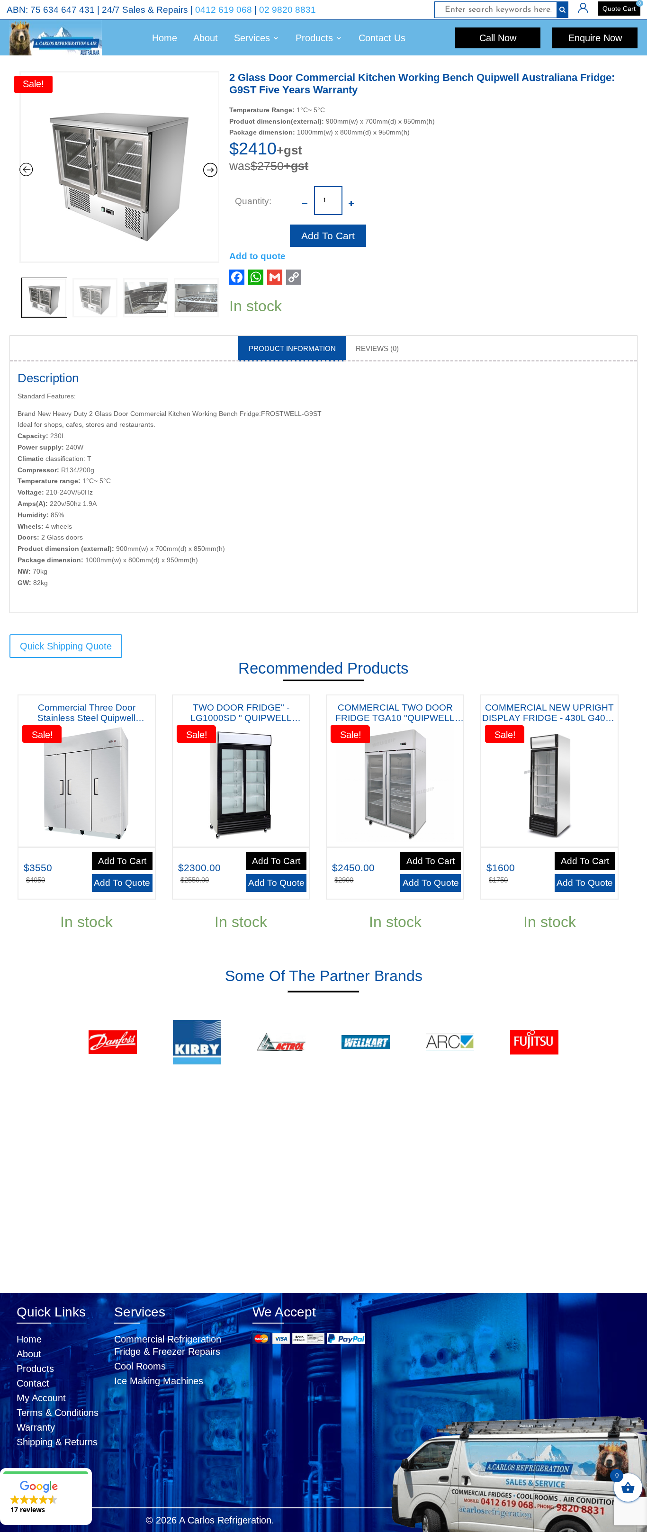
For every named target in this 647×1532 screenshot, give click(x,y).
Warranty (36, 1427)
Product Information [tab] (292, 348)
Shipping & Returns (57, 1442)
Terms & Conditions (58, 1412)
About (205, 38)
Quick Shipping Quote (66, 646)
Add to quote (257, 256)
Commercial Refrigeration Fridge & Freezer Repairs (167, 1345)
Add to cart (328, 235)
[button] (46, 1496)
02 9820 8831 (287, 10)
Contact (33, 1383)
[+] (351, 197)
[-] (305, 197)
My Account (41, 1398)
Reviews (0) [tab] (377, 348)
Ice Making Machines (158, 1381)
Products (35, 1368)
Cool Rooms (140, 1366)
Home (164, 38)
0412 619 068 (223, 10)
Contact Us (382, 38)
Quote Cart (619, 8)
